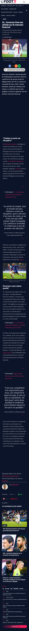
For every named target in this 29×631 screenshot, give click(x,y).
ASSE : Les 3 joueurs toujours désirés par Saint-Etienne (14, 606)
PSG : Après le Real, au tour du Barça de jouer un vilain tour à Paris (14, 594)
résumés (16, 588)
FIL (3, 588)
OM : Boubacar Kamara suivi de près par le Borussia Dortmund (14, 529)
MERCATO (3, 5)
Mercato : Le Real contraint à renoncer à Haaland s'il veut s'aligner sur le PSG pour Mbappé (14, 579)
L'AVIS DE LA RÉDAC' (10, 15)
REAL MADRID (4, 9)
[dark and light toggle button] (27, 10)
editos (21, 588)
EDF (14, 5)
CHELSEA (15, 12)
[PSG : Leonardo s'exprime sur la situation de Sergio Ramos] (14, 543)
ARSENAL (20, 12)
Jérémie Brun (8, 37)
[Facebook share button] (9, 66)
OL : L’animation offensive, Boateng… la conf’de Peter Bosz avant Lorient (15, 325)
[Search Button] (24, 2)
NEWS (4, 19)
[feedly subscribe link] (20, 494)
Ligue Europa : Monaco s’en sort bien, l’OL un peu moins (14, 376)
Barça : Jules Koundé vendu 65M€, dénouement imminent (14, 617)
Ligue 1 (21, 259)
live (11, 588)
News (4, 525)
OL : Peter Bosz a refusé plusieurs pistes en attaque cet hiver (14, 194)
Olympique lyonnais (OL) (10, 476)
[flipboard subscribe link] (6, 499)
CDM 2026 (9, 5)
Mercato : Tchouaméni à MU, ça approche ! (13, 622)
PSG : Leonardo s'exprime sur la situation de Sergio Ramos (12, 554)
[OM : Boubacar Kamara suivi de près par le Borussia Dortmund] (14, 518)
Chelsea (17, 169)
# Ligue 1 (5, 503)
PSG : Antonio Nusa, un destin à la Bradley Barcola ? (15, 600)
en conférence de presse (15, 161)
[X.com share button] (13, 66)
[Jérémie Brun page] (5, 487)
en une (7, 588)
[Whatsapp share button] (19, 66)
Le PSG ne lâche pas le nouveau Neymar (12, 611)
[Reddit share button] (16, 66)
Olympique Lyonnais (10, 144)
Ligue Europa (7, 353)
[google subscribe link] (12, 494)
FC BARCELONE (12, 9)
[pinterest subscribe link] (14, 499)
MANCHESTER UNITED (6, 12)
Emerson (5, 481)
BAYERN (3, 15)
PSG (17, 5)
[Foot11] (8, 2)
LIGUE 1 (20, 5)
